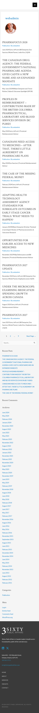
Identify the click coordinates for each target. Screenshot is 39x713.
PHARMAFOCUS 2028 (14, 42)
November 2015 (7, 536)
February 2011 (7, 583)
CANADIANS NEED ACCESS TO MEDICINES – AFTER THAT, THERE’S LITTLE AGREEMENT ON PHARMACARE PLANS (18, 149)
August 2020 (6, 466)
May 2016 (5, 529)
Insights (5, 684)
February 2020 (7, 472)
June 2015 (5, 546)
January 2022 (6, 452)
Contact (5, 688)
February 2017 (7, 516)
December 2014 (7, 553)
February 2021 (7, 459)
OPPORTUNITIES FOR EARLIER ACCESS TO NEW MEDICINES (18, 244)
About (4, 676)
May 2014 (5, 563)
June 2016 (5, 526)
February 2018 (7, 503)
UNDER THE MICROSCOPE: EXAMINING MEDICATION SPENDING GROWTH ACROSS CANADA (18, 292)
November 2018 (7, 489)
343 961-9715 (6, 660)
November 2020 (7, 462)
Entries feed (6, 611)
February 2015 (7, 549)
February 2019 (7, 486)
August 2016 (6, 523)
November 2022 (7, 442)
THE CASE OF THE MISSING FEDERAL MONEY (18, 175)
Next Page (31, 336)
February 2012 (7, 579)
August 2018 (6, 493)
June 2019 (5, 479)
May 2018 (5, 499)
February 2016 (7, 533)
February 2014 (7, 566)
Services (5, 680)
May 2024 (5, 416)
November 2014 (7, 556)
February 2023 (7, 439)
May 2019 (5, 483)
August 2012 (6, 576)
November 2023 (7, 426)
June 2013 (5, 573)
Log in (4, 607)
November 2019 (7, 476)
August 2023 (6, 429)
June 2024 (5, 412)
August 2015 (6, 543)
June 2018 (5, 496)
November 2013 (7, 569)
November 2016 (7, 519)
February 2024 (7, 419)
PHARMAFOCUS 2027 (14, 315)
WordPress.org (7, 617)
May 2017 (5, 513)
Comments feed (7, 614)
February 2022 (7, 449)
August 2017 (6, 506)
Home (4, 672)
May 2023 (5, 436)
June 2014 (5, 559)
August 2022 (6, 446)
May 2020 (5, 469)
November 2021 (7, 456)
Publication (6, 46)
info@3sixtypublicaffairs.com (11, 665)
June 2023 (5, 432)
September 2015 (8, 539)
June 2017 (5, 509)
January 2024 (6, 422)
